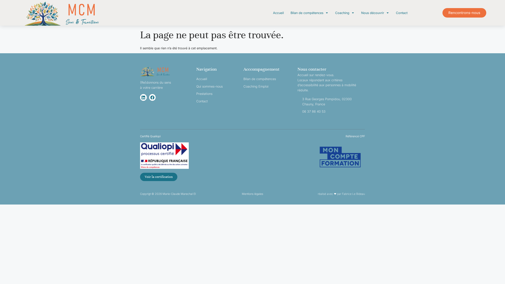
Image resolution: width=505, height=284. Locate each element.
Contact (402, 13)
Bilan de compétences (307, 13)
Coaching (342, 13)
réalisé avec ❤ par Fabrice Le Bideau (341, 193)
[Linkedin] (143, 97)
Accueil (278, 13)
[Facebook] (152, 97)
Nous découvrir (372, 13)
